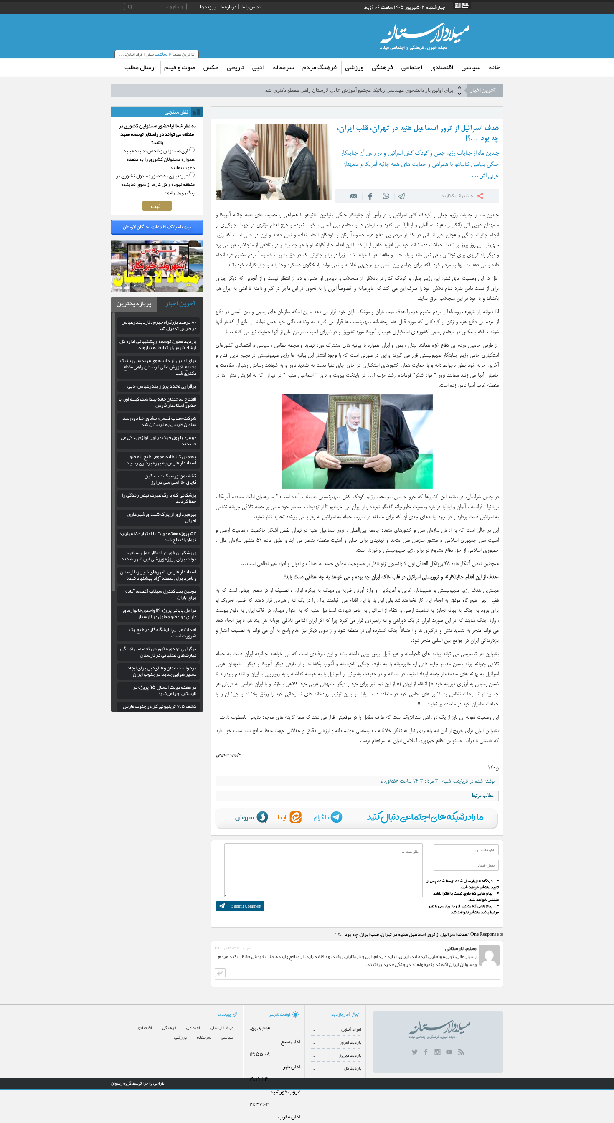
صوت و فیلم (179, 67)
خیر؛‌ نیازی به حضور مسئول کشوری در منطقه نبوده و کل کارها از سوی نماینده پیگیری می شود (155, 184)
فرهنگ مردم (319, 67)
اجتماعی (411, 67)
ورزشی (354, 67)
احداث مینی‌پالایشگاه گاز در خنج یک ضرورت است (162, 632)
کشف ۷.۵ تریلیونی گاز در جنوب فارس (159, 706)
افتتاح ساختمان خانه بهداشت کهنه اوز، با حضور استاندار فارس (157, 402)
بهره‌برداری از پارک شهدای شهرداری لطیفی (161, 517)
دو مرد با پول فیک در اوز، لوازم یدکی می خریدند (158, 440)
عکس (210, 67)
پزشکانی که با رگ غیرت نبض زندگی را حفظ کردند (159, 498)
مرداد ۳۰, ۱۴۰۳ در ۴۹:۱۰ (232, 948)
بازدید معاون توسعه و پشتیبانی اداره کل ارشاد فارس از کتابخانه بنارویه (157, 344)
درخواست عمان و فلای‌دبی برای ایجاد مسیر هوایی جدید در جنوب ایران (161, 671)
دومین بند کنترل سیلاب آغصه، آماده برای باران (160, 594)
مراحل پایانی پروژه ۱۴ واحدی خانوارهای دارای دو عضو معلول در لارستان (159, 613)
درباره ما (228, 7)
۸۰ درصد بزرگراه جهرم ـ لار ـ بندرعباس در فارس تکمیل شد (159, 325)
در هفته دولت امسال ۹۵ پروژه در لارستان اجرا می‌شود (164, 690)
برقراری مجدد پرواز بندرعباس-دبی (417, 90)
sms (402, 196)
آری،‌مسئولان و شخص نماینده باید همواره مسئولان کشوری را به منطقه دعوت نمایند (159, 159)
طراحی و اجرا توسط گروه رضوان (138, 1083)
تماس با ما (251, 7)
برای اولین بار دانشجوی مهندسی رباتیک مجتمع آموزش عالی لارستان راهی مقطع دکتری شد (158, 366)
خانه (494, 67)
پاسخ (220, 972)
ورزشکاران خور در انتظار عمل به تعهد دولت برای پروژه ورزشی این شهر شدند (158, 556)
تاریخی (235, 67)
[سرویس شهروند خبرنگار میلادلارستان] (157, 290)
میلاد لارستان (221, 1028)
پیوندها (208, 7)
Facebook (370, 196)
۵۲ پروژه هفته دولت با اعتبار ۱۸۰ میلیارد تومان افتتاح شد (157, 536)
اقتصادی (442, 67)
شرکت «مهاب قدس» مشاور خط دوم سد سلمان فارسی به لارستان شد (159, 421)
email (354, 196)
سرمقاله (283, 67)
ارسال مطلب (140, 67)
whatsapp (386, 196)
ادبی (258, 67)
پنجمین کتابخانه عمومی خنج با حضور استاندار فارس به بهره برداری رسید (161, 459)
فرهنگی (382, 67)
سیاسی (471, 67)
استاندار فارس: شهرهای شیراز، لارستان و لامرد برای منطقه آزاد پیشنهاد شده (158, 575)
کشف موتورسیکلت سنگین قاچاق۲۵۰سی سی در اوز (170, 479)
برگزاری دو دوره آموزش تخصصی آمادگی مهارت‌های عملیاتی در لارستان (158, 652)
